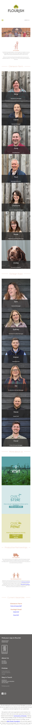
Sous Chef (16, 615)
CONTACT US (26, 20)
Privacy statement (6, 671)
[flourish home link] (16, 6)
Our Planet (4, 663)
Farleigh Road (5, 641)
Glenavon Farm (5, 640)
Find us (16, 479)
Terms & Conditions (6, 672)
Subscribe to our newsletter (8, 681)
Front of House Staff (16, 606)
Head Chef (16, 612)
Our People (4, 662)
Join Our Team (5, 682)
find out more (16, 507)
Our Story (4, 660)
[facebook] (3, 694)
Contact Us (4, 680)
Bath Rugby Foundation (25, 584)
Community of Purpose (25, 581)
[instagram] (5, 694)
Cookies (3, 674)
